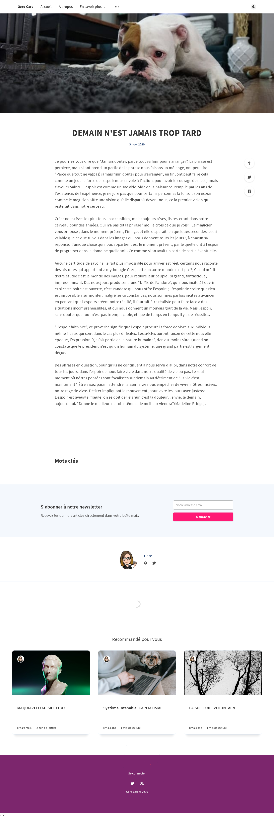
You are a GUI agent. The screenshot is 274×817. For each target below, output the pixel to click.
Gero (148, 555)
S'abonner (203, 517)
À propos (66, 6)
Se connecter (137, 773)
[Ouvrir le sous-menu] (117, 7)
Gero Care (25, 6)
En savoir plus (91, 7)
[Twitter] (249, 177)
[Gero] (128, 559)
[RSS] (142, 783)
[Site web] (145, 563)
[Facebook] (249, 191)
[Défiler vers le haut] (249, 163)
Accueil (46, 6)
